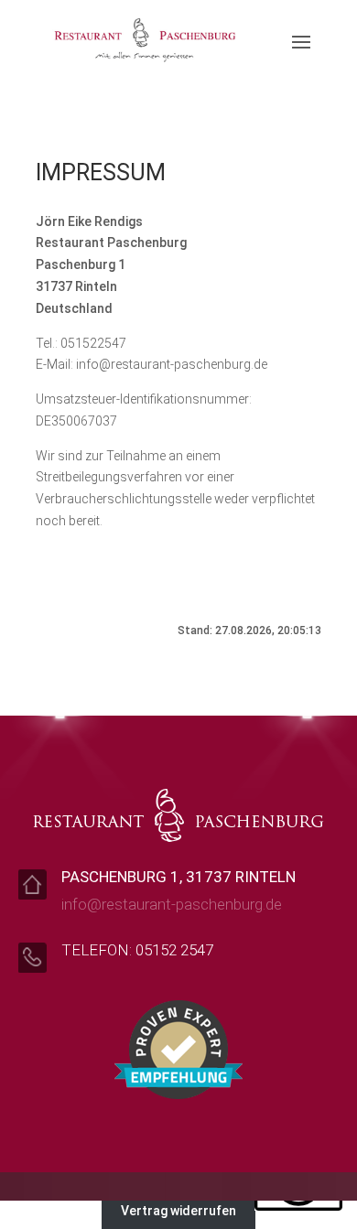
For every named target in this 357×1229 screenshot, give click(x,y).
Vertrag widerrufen (178, 1210)
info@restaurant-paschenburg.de (171, 904)
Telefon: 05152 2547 (137, 950)
